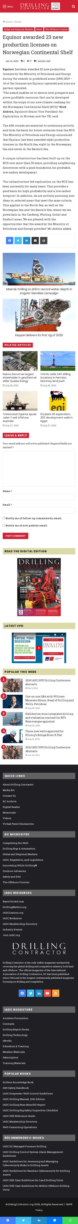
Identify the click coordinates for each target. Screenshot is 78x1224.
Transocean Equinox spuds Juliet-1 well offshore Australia (19, 417)
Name (7, 491)
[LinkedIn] (26, 240)
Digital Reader (11, 807)
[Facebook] (9, 240)
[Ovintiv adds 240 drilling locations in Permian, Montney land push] (57, 361)
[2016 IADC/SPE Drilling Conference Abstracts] (13, 752)
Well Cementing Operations (20, 1127)
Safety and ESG (12, 876)
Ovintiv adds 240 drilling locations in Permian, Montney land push (55, 377)
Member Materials (14, 1051)
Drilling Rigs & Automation (19, 848)
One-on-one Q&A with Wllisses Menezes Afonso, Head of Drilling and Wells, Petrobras (49, 700)
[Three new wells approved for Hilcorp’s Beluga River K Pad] (13, 736)
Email (7, 504)
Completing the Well (15, 843)
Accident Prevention (15, 1018)
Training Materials (14, 1063)
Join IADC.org (11, 935)
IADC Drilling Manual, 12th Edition (24, 1099)
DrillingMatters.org (14, 907)
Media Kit (9, 790)
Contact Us (9, 795)
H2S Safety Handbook (16, 1088)
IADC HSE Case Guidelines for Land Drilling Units (33, 1180)
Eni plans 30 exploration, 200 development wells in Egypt (56, 417)
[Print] (43, 240)
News (18, 21)
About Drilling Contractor (18, 784)
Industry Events (12, 929)
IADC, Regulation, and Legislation (23, 859)
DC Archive (10, 801)
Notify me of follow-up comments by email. (34, 518)
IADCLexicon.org (13, 912)
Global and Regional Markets (18, 29)
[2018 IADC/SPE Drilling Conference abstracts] (13, 685)
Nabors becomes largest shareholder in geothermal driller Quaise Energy (19, 377)
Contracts (8, 1023)
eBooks (7, 1040)
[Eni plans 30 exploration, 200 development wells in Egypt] (57, 401)
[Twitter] (18, 240)
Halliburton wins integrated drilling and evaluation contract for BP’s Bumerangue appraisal (49, 717)
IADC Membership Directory (20, 924)
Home (9, 21)
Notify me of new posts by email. (27, 525)
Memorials (9, 812)
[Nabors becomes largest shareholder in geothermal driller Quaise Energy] (20, 361)
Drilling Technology (15, 1035)
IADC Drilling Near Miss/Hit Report (24, 1104)
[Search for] (73, 8)
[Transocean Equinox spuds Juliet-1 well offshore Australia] (20, 401)
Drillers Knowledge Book (18, 1082)
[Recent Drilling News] (39, 615)
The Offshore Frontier (56, 29)
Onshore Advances (14, 871)
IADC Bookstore (12, 918)
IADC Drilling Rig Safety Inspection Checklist (30, 1110)
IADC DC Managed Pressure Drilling (24, 1146)
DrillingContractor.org (21, 1204)
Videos (7, 818)
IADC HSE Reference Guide (19, 1116)
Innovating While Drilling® (20, 865)
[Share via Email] (35, 240)
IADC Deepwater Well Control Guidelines (28, 1093)
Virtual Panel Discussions (18, 823)
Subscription (10, 1057)
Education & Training (16, 1046)
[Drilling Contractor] (39, 6)
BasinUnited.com (13, 901)
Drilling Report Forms (16, 1029)
